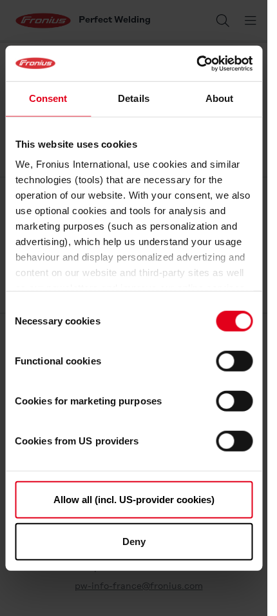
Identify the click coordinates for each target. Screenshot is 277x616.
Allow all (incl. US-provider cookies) (134, 498)
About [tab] (219, 98)
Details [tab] (133, 98)
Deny (134, 541)
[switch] (234, 360)
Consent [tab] (48, 98)
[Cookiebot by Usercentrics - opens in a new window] (196, 63)
